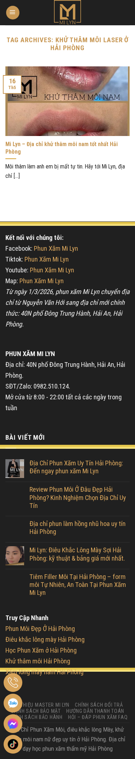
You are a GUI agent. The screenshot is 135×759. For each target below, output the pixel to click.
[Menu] (12, 12)
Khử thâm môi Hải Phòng (37, 661)
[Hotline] (13, 682)
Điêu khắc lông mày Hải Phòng (45, 640)
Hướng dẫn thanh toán (95, 711)
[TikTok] (13, 744)
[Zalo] (13, 703)
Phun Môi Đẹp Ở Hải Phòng (40, 629)
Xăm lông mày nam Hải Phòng (44, 672)
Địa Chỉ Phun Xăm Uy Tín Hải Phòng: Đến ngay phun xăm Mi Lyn (76, 467)
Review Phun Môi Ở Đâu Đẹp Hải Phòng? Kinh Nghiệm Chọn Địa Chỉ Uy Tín (78, 498)
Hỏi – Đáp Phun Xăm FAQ (98, 717)
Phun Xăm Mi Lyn (56, 249)
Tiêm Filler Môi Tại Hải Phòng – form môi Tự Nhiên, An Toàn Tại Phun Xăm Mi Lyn (78, 585)
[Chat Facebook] (13, 723)
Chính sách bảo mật (36, 711)
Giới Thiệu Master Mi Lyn (39, 705)
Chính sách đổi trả (99, 705)
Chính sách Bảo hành (36, 717)
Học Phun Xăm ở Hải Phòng (41, 650)
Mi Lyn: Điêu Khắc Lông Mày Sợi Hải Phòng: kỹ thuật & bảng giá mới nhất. (77, 554)
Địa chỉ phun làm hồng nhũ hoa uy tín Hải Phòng (78, 528)
